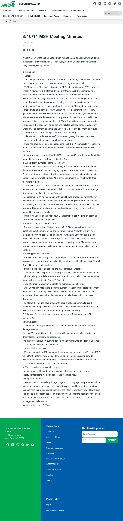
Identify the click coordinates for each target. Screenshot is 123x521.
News (41, 10)
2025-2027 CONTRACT (13, 16)
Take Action (82, 16)
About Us (7, 10)
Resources (76, 10)
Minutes (67, 16)
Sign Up (112, 440)
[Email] (33, 50)
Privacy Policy (53, 499)
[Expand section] (13, 10)
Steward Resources (58, 10)
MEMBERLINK (34, 16)
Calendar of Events (25, 10)
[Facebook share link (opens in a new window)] (28, 50)
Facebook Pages (51, 16)
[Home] (6, 21)
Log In (48, 504)
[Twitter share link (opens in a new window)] (24, 50)
